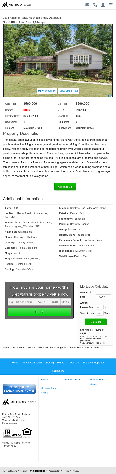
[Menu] (111, 4)
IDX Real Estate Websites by (16, 470)
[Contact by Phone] (95, 4)
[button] (8, 60)
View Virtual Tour (69, 90)
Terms (66, 470)
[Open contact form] (87, 4)
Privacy (75, 470)
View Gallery (49, 90)
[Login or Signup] (103, 4)
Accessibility (54, 470)
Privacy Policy (9, 445)
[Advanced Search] (19, 388)
